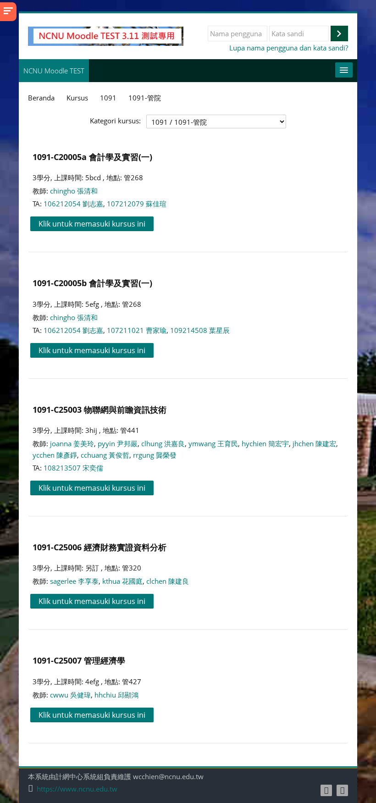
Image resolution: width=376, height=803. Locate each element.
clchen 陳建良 (167, 581)
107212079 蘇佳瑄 (136, 203)
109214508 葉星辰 (200, 330)
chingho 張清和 (74, 190)
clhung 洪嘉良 (163, 443)
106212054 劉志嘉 (73, 203)
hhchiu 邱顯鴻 (116, 694)
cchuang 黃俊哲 (105, 455)
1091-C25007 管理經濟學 (79, 660)
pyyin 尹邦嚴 (118, 443)
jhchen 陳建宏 (314, 443)
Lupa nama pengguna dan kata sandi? (288, 47)
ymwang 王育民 (213, 443)
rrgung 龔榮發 (155, 455)
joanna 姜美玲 (72, 443)
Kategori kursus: (115, 120)
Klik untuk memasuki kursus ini (92, 224)
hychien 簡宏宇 (265, 443)
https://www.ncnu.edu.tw (77, 789)
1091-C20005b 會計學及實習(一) (92, 282)
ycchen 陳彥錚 (55, 455)
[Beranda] (105, 35)
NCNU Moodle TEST (53, 70)
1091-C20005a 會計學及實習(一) (92, 156)
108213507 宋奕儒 (73, 467)
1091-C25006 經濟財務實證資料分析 (99, 547)
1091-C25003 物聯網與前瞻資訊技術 (99, 409)
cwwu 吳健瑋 (70, 694)
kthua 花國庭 (122, 581)
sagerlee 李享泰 (74, 581)
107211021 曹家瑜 (136, 330)
